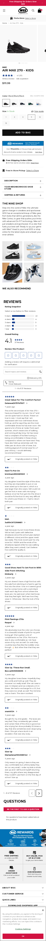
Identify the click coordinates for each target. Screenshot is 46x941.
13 (6, 123)
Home (4, 23)
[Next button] (42, 3)
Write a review (8, 79)
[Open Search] (33, 10)
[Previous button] (4, 3)
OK (23, 936)
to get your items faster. (34, 860)
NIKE (4, 67)
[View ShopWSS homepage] (23, 10)
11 (31, 117)
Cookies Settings (23, 929)
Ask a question (22, 79)
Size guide (39, 111)
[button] (23, 18)
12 (40, 117)
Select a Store (32, 170)
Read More (35, 163)
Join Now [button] (38, 152)
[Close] (43, 910)
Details (11, 860)
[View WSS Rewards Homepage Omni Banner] (23, 838)
